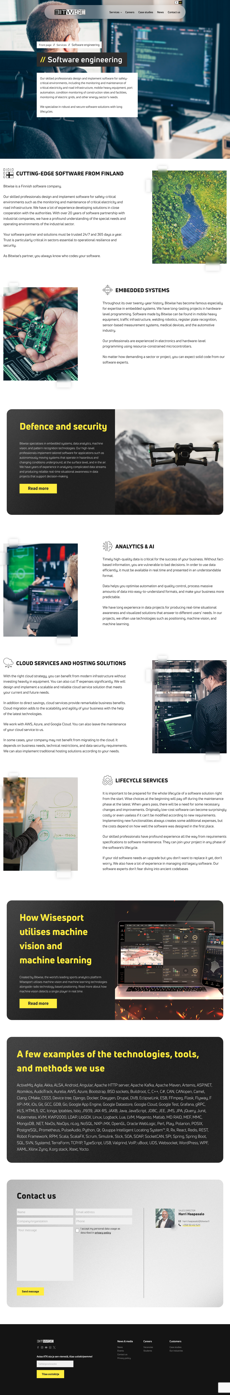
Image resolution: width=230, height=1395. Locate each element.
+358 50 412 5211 (191, 1224)
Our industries (176, 1350)
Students (147, 1350)
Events (120, 1350)
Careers (129, 12)
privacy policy (103, 1232)
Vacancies (148, 1347)
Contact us (174, 12)
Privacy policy (124, 1358)
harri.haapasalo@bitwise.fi (196, 1221)
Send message (30, 1291)
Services (114, 12)
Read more (38, 488)
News (160, 12)
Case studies (145, 12)
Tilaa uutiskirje (50, 1374)
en (180, 2)
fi (176, 2)
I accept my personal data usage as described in (100, 1230)
